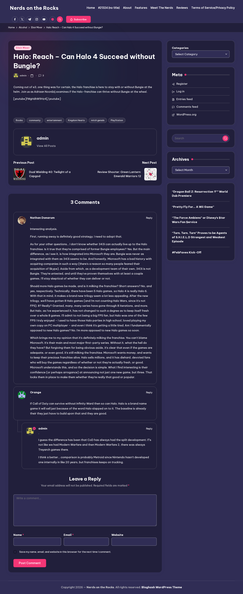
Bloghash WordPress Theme (162, 587)
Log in (180, 91)
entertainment (54, 120)
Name (18, 535)
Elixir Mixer (22, 48)
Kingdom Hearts (76, 120)
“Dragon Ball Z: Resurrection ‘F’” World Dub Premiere (200, 194)
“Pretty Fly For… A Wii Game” (193, 207)
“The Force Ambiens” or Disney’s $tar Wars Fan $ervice (198, 220)
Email (69, 535)
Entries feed (184, 99)
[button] (78, 19)
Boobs (19, 120)
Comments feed (187, 107)
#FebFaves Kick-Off (186, 252)
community (35, 120)
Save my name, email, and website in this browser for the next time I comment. (65, 551)
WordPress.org (186, 114)
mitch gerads (97, 120)
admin (43, 138)
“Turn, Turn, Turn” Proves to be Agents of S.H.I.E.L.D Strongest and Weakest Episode (199, 237)
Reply (149, 217)
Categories (180, 48)
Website (117, 535)
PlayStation (117, 120)
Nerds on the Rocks (34, 8)
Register (182, 84)
